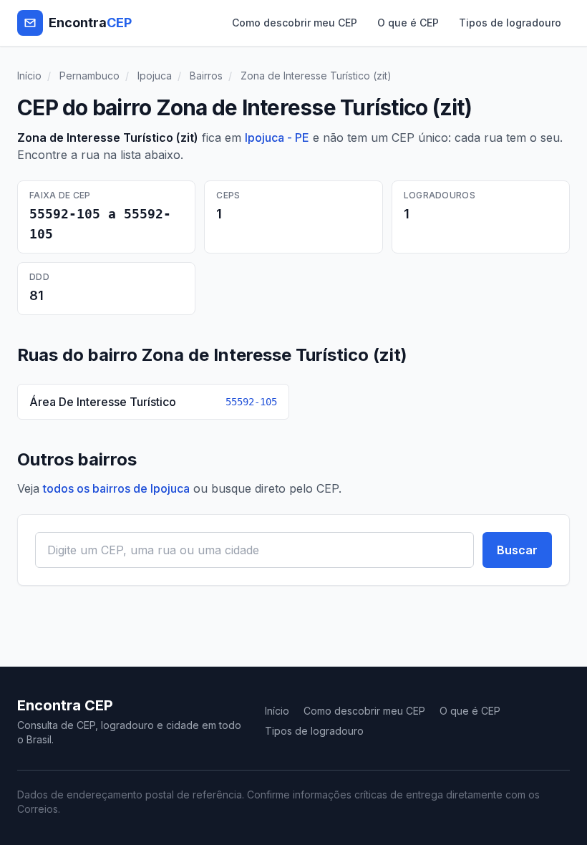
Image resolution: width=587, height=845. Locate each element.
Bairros (206, 75)
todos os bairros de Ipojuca (116, 488)
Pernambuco (89, 75)
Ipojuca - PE (277, 137)
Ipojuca (154, 75)
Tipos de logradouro (510, 22)
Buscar (517, 550)
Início (29, 75)
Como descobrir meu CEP (294, 22)
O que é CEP (408, 22)
